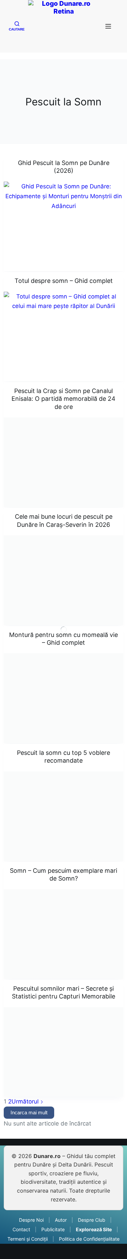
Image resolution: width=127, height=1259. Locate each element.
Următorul (26, 1101)
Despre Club (91, 1220)
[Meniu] (109, 26)
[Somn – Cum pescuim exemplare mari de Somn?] (63, 934)
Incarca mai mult (28, 1112)
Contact (21, 1229)
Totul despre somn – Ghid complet (64, 280)
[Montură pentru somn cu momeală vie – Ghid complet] (63, 698)
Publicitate (53, 1229)
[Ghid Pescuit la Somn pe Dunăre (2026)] (63, 226)
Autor (61, 1220)
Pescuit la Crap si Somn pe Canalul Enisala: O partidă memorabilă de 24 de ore (63, 398)
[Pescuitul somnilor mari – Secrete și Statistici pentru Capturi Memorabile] (63, 1052)
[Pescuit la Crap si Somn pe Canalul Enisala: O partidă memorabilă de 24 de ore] (63, 462)
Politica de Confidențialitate (89, 1239)
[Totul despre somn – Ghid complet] (63, 336)
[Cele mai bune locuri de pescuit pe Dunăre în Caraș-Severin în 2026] (63, 580)
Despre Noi (31, 1220)
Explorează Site (94, 1229)
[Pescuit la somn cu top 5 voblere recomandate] (63, 816)
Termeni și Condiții (27, 1239)
